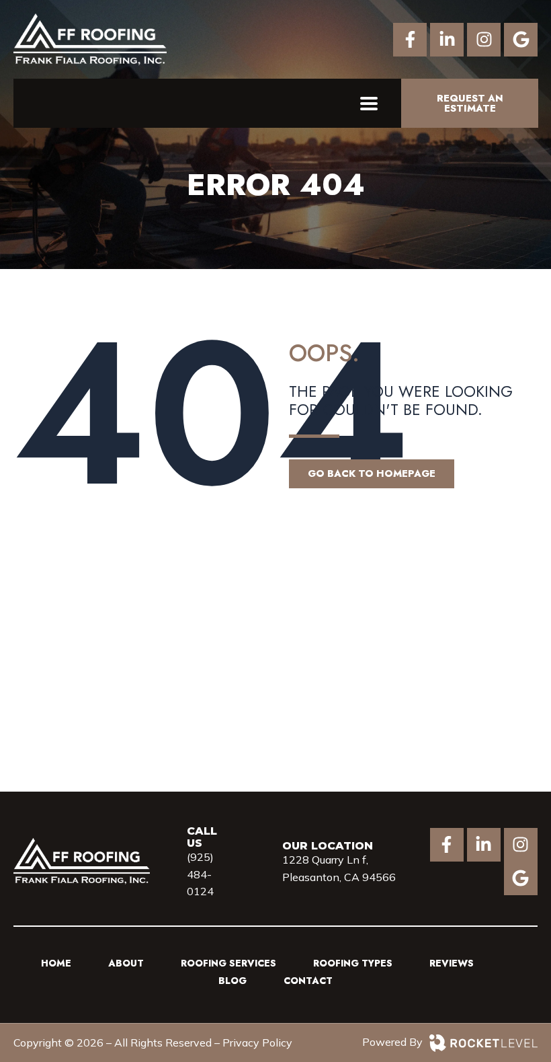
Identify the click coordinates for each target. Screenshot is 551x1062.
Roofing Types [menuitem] (352, 963)
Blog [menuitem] (232, 980)
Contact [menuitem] (308, 980)
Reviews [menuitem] (451, 963)
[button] (368, 103)
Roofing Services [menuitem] (228, 963)
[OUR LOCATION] (339, 39)
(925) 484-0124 (200, 874)
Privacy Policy (257, 1042)
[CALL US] (272, 39)
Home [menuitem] (56, 963)
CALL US (202, 837)
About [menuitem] (126, 963)
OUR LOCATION (327, 845)
